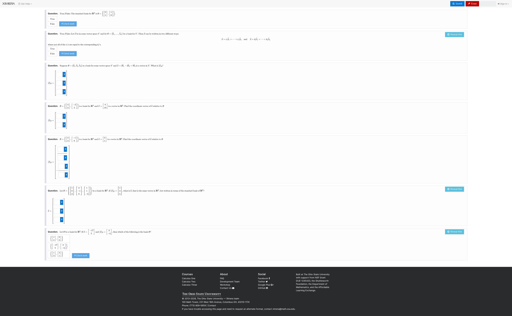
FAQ (222, 278)
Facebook (263, 278)
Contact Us (226, 288)
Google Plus (264, 284)
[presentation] (93, 13)
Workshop (225, 284)
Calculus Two (188, 281)
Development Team (230, 281)
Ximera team (232, 298)
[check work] (64, 74)
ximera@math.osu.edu (284, 309)
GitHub (262, 288)
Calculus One (188, 278)
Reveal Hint (455, 34)
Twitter (262, 281)
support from (307, 277)
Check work (68, 24)
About (224, 274)
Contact (212, 305)
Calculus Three (189, 284)
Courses (187, 274)
